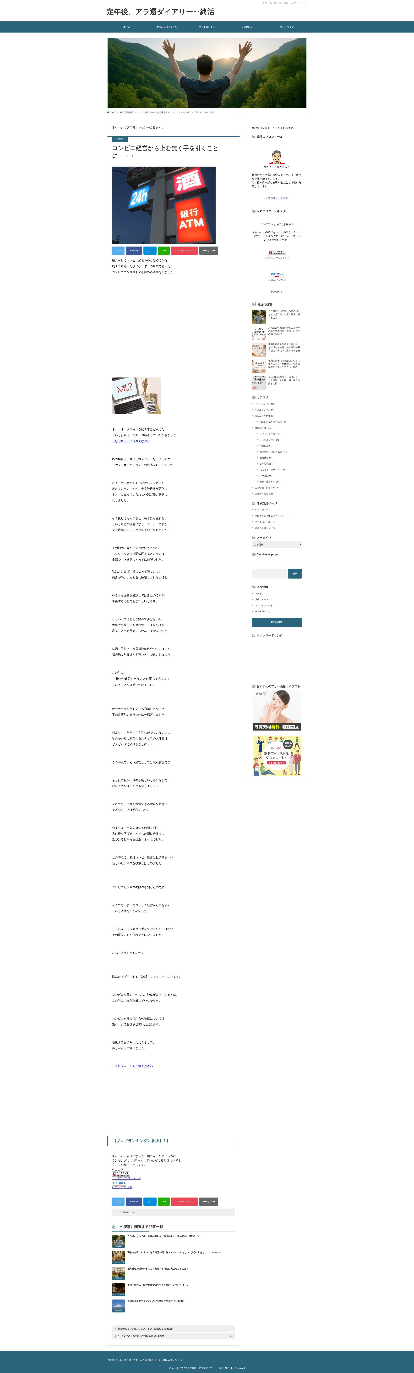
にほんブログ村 (122, 1187)
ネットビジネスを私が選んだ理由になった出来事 (139, 1335)
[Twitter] (118, 250)
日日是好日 (247, 27)
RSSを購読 (282, 2)
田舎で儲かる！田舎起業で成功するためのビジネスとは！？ (158, 1284)
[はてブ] (150, 250)
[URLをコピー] (209, 250)
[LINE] (164, 250)
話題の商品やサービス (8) (273, 421)
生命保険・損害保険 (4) (267, 487)
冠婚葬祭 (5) (266, 457)
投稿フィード (261, 599)
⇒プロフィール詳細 (277, 198)
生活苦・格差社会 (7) (265, 493)
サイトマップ (300, 2)
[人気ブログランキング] (184, 250)
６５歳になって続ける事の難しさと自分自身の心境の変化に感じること (163, 1236)
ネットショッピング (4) (271, 433)
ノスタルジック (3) (269, 439)
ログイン (259, 593)
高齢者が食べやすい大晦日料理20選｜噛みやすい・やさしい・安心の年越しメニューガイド (174, 1252)
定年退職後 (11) (267, 463)
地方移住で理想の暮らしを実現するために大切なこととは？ (158, 1268)
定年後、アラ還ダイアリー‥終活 (160, 12)
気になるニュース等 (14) (272, 469)
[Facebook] (134, 250)
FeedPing (277, 291)
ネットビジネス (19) (265, 403)
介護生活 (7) (266, 445)
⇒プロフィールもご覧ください (132, 1066)
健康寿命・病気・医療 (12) (273, 451)
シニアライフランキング (126, 1178)
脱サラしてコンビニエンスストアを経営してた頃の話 (145, 1328)
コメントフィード (264, 605)
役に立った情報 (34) (265, 415)
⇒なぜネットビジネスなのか (131, 441)
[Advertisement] (173, 299)
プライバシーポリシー (266, 522)
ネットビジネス (207, 27)
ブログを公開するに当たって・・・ (273, 516)
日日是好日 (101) (263, 427)
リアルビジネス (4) (264, 409)
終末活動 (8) (266, 475)
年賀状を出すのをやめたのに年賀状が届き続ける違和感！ (156, 1301)
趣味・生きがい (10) (270, 481)
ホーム (268, 2)
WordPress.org (262, 611)
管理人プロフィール (167, 27)
